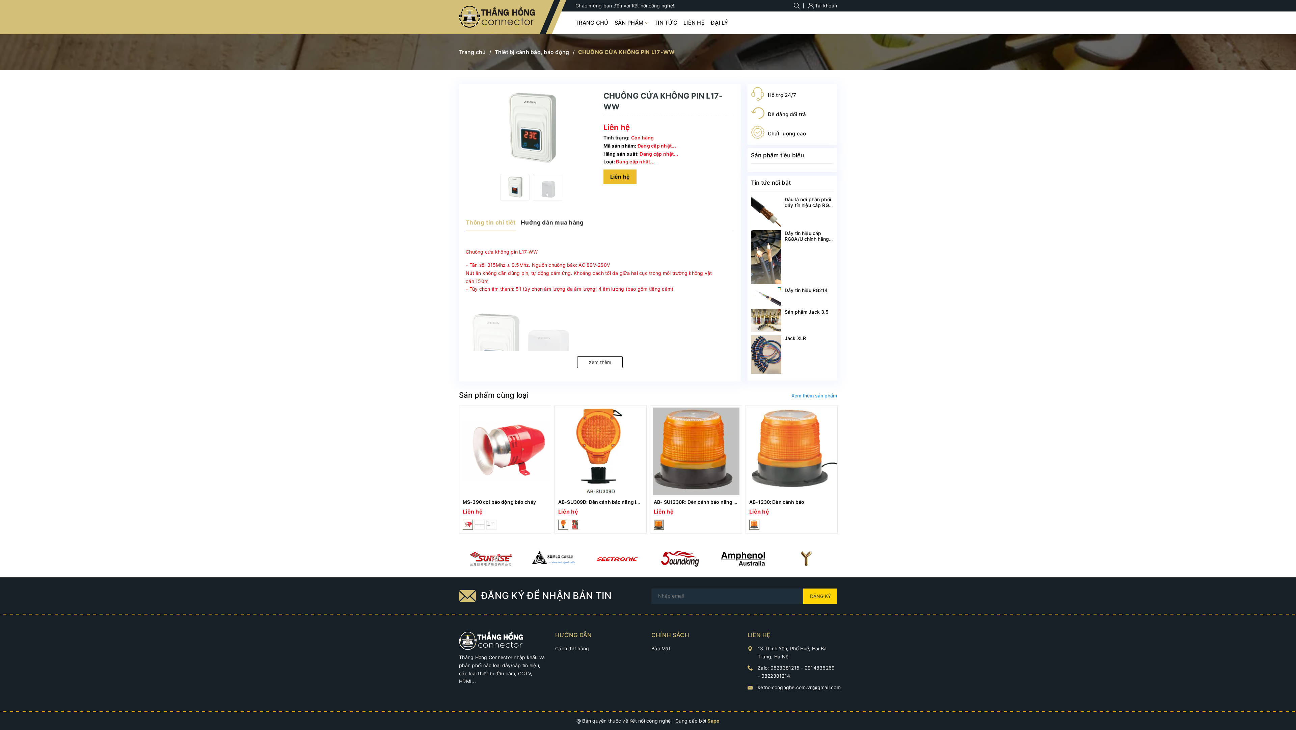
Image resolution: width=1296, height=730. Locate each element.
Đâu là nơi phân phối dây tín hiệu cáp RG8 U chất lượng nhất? (808, 205)
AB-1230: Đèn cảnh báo (776, 502)
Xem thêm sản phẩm (814, 395)
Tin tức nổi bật (771, 182)
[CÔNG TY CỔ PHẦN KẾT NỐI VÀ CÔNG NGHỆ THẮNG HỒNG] (491, 640)
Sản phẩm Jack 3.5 (807, 312)
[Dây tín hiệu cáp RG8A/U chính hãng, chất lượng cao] (766, 257)
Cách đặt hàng (572, 648)
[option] (514, 187)
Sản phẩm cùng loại (494, 395)
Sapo (713, 721)
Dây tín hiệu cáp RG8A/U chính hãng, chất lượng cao (808, 238)
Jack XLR (795, 338)
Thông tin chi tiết (491, 222)
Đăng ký (820, 596)
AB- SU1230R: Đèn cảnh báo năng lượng (701, 502)
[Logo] (497, 17)
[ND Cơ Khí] (490, 558)
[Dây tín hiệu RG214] (766, 296)
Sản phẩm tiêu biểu (777, 155)
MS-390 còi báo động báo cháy (499, 502)
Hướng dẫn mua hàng (552, 222)
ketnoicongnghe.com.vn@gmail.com (799, 687)
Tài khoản (825, 5)
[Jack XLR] (766, 354)
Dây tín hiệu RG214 (806, 290)
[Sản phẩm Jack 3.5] (766, 320)
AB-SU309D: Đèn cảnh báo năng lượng (603, 502)
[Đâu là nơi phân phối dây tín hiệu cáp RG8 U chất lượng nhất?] (766, 212)
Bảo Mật (660, 648)
